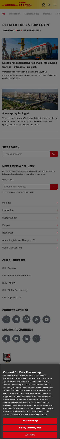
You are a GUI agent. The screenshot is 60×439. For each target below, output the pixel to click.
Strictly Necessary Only (30, 428)
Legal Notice (41, 414)
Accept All (30, 435)
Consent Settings (30, 420)
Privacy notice (29, 414)
